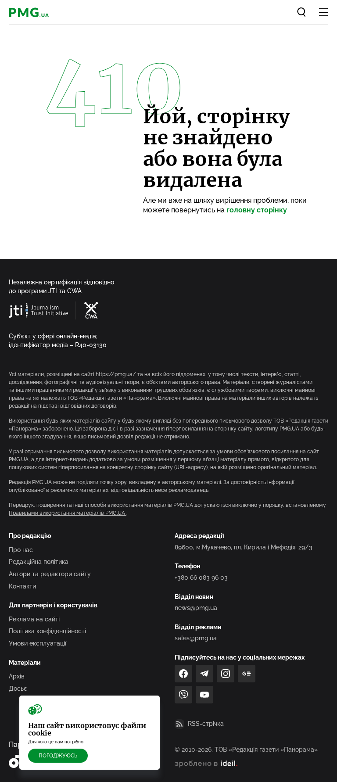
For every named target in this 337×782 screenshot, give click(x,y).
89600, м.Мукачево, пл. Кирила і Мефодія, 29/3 (243, 547)
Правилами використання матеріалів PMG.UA (67, 513)
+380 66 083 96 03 (201, 577)
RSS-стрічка (206, 723)
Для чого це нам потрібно (55, 741)
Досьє (18, 688)
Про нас (21, 549)
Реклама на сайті (34, 619)
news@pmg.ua (196, 607)
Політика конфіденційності (47, 631)
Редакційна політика (38, 561)
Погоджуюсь (58, 756)
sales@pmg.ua (196, 638)
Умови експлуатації (37, 643)
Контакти (22, 586)
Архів (17, 676)
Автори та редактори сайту (50, 574)
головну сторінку (256, 210)
